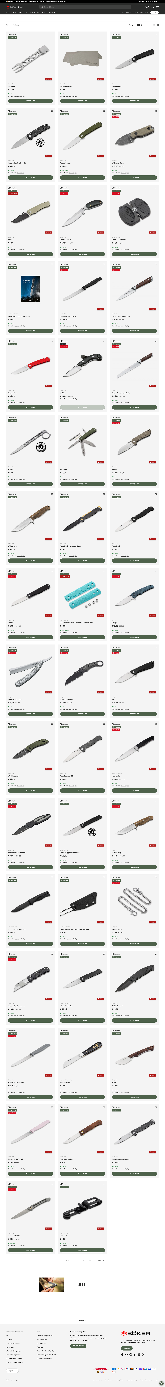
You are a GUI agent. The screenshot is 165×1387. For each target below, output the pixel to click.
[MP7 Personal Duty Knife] (30, 901)
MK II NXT (63, 470)
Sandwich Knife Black (68, 316)
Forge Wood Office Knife (121, 316)
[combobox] (85, 7)
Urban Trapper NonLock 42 (70, 853)
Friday (10, 623)
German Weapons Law (45, 1336)
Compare (132, 25)
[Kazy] (30, 212)
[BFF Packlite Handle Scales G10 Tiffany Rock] (82, 595)
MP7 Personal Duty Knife (17, 929)
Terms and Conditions (146, 1380)
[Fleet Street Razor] (30, 671)
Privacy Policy (119, 1380)
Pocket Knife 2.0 (66, 240)
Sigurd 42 (11, 470)
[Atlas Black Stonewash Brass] (82, 518)
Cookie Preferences (97, 1380)
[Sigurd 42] (30, 441)
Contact (141, 1)
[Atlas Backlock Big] (82, 748)
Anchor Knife (65, 1083)
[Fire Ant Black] (134, 58)
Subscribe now (78, 1346)
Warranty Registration (13, 1355)
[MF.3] (134, 671)
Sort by (9, 25)
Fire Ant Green (65, 163)
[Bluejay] (134, 595)
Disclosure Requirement (14, 1362)
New (146, 12)
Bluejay (114, 623)
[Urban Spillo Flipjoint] (30, 1208)
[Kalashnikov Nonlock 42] (30, 135)
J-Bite (62, 393)
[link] (65, 1260)
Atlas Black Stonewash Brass (71, 546)
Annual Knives (42, 1339)
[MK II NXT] (82, 441)
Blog (147, 1)
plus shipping (21, 96)
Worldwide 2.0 (13, 776)
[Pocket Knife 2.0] (82, 212)
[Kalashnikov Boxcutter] (30, 978)
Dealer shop (138, 12)
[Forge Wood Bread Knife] (134, 365)
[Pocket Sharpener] (134, 212)
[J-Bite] (82, 365)
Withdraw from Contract (14, 1359)
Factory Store (127, 12)
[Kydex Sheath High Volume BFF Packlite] (82, 901)
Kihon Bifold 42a (66, 1006)
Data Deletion (109, 1380)
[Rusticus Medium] (82, 1131)
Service (50, 12)
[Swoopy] (134, 441)
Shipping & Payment (13, 1343)
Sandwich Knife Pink (15, 1159)
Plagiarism (40, 1347)
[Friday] (30, 595)
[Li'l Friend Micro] (134, 135)
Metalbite (11, 86)
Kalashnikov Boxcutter (16, 1006)
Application (10, 12)
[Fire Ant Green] (82, 135)
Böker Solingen (14, 1380)
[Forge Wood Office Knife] (134, 288)
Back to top (82, 1320)
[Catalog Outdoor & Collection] (30, 288)
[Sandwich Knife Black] (82, 288)
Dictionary (9, 1339)
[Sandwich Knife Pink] (30, 1131)
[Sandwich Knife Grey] (30, 1054)
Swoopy (115, 470)
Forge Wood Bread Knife (121, 393)
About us (40, 12)
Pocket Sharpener (119, 240)
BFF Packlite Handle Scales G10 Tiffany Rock (76, 623)
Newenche (116, 776)
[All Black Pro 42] (134, 978)
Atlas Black (116, 546)
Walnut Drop (12, 546)
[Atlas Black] (134, 518)
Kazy (10, 240)
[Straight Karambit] (82, 671)
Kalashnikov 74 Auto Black (17, 853)
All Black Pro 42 (117, 1006)
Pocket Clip (64, 1236)
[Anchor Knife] (82, 1054)
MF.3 (113, 699)
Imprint (157, 1380)
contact (127, 1348)
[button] (158, 7)
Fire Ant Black (117, 86)
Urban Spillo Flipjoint (15, 1236)
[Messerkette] (134, 901)
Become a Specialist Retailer (47, 1355)
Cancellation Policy (131, 1380)
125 (90, 1260)
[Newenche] (134, 748)
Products (22, 12)
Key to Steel (10, 1347)
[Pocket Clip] (82, 1208)
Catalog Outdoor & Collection (19, 316)
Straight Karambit (66, 699)
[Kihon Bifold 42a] (82, 978)
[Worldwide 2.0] (30, 748)
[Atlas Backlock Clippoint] (134, 1131)
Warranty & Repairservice (15, 1351)
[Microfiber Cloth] (82, 58)
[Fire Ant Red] (30, 365)
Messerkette (117, 929)
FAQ (7, 1336)
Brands (32, 12)
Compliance (41, 1343)
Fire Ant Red (12, 393)
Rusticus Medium (66, 1159)
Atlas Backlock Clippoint (121, 1159)
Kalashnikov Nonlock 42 (17, 163)
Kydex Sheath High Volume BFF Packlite (74, 929)
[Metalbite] (30, 58)
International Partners (44, 1359)
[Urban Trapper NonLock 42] (82, 825)
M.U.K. (114, 1083)
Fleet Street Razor (15, 699)
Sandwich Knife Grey (16, 1083)
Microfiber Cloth (66, 86)
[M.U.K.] (134, 1054)
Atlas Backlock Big (67, 776)
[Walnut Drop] (30, 518)
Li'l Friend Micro (118, 163)
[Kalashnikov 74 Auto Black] (30, 825)
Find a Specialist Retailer (46, 1351)
